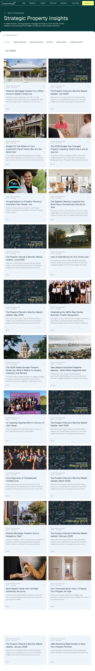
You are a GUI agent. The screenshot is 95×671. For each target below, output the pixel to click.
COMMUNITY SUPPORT (76, 42)
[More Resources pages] (67, 3)
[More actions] (44, 87)
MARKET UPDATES (61, 42)
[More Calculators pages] (80, 3)
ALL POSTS (7, 42)
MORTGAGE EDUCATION (36, 42)
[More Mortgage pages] (36, 3)
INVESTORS (49, 42)
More (87, 42)
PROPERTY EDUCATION (20, 42)
